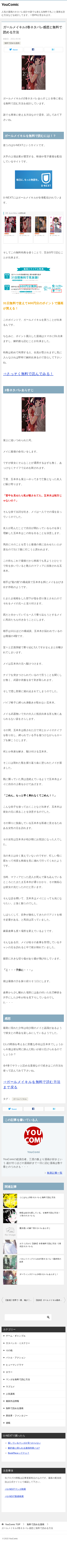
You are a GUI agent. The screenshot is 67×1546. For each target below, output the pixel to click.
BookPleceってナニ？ (18, 1453)
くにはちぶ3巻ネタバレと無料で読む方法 (37, 1197)
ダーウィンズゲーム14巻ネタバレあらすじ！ (38, 1274)
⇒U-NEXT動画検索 (14, 1496)
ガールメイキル (20, 1099)
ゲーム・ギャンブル (16, 1336)
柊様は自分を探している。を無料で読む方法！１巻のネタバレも (39, 1214)
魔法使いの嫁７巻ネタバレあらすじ (34, 1228)
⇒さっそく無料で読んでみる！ (28, 374)
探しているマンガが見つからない (24, 1443)
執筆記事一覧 (54, 1173)
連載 (8, 1423)
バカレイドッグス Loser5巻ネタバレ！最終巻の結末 (40, 1260)
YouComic (10, 5)
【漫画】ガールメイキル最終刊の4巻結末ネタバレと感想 (50, 1300)
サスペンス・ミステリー (18, 1343)
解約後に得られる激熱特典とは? (24, 1448)
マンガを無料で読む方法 (18, 1379)
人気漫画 (10, 1394)
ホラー (9, 1372)
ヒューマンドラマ (14, 1365)
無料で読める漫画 (12, 43)
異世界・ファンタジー (17, 1415)
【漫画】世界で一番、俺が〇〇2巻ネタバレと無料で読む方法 (19, 1300)
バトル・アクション (16, 1357)
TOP (12, 1524)
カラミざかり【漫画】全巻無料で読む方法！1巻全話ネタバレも (40, 1244)
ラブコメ (10, 1386)
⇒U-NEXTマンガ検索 (15, 1489)
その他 (9, 1350)
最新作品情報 (12, 1401)
